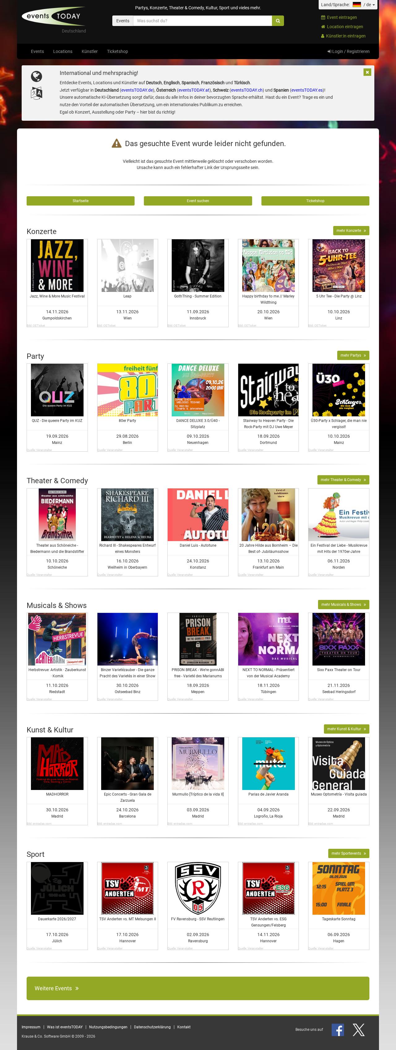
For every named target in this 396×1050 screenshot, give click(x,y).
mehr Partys (352, 355)
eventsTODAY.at (194, 90)
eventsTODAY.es (307, 90)
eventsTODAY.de (137, 90)
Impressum (31, 1027)
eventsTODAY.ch (247, 90)
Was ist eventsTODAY (65, 1027)
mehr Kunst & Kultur (345, 729)
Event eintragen (341, 17)
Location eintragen (344, 26)
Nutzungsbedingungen (108, 1027)
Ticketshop (117, 51)
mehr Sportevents (348, 853)
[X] (359, 1029)
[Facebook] (338, 1029)
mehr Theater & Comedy (342, 480)
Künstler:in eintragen (345, 35)
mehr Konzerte (350, 230)
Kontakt (184, 1027)
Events (37, 51)
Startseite (80, 201)
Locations (62, 51)
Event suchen (198, 201)
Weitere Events (55, 988)
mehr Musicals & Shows (342, 604)
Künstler (90, 51)
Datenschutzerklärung (152, 1027)
